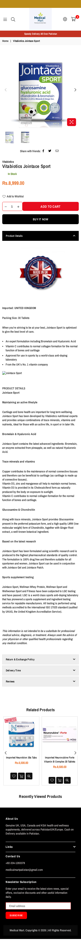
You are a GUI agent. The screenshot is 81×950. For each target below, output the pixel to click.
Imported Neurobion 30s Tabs (21, 757)
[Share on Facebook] (43, 151)
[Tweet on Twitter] (50, 151)
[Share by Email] (57, 151)
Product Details (14, 236)
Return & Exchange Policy (20, 659)
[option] (40, 34)
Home (5, 41)
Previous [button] (5, 90)
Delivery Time (13, 670)
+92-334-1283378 (15, 863)
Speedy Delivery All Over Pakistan (40, 33)
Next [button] (75, 90)
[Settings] (65, 19)
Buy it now (40, 219)
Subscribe (16, 915)
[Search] (13, 19)
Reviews (10, 681)
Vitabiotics (8, 162)
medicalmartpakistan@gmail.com (24, 870)
